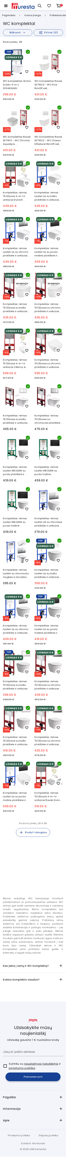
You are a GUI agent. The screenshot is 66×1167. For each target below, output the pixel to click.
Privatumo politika (19, 1135)
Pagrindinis (8, 15)
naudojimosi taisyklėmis (41, 1064)
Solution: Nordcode (33, 1143)
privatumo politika (22, 1068)
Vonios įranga (32, 15)
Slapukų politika (48, 1135)
